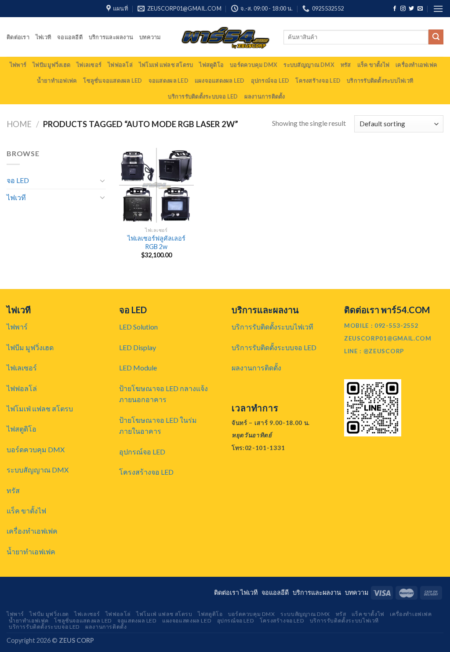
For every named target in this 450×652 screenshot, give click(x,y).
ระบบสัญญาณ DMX (308, 64)
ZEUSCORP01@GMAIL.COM (388, 338)
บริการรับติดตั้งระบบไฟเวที (380, 80)
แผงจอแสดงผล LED (220, 80)
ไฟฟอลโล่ (120, 64)
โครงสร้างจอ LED (318, 80)
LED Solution (138, 326)
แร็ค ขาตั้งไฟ (373, 64)
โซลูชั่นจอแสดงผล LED (112, 80)
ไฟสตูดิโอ (211, 64)
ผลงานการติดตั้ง (264, 96)
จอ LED (18, 180)
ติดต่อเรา (18, 36)
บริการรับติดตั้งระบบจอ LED (203, 96)
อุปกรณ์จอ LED (270, 80)
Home (19, 124)
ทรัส (346, 64)
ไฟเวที (43, 36)
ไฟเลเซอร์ (89, 64)
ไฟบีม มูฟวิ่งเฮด (51, 64)
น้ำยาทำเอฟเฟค (57, 80)
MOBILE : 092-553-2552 (381, 325)
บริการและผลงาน (111, 36)
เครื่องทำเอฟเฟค (416, 64)
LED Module (138, 367)
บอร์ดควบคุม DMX (253, 64)
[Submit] (435, 36)
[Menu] (438, 8)
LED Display (137, 347)
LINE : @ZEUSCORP (374, 351)
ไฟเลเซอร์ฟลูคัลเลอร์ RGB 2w (156, 242)
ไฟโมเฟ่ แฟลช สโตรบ (166, 64)
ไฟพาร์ (18, 64)
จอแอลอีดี (70, 36)
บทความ (150, 36)
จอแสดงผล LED (169, 80)
